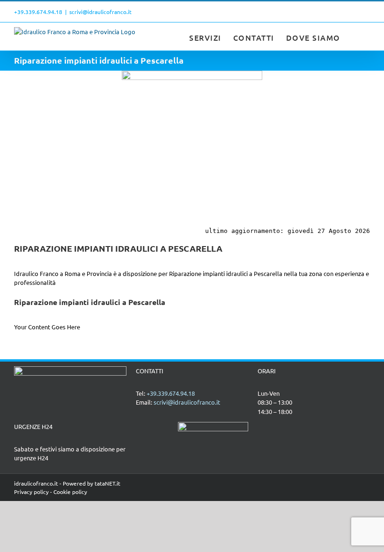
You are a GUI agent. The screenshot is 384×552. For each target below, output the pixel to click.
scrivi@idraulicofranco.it (100, 11)
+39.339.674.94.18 (38, 11)
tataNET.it (107, 483)
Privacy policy (31, 491)
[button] (355, 36)
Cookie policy (70, 491)
